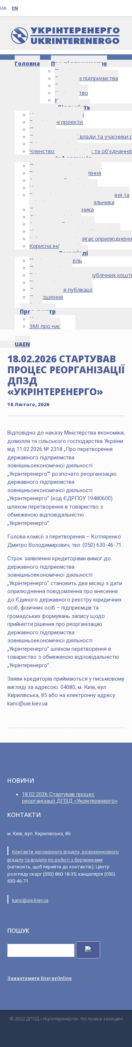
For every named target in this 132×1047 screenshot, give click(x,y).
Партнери (42, 129)
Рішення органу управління (65, 172)
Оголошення (46, 296)
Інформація (73, 158)
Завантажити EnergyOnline (39, 978)
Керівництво (71, 92)
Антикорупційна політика (62, 223)
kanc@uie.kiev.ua (30, 900)
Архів (36, 304)
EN (15, 8)
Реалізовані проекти (56, 121)
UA (3, 8)
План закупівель (50, 267)
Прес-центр (38, 311)
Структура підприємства (86, 78)
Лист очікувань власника (61, 209)
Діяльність (73, 107)
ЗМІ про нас (44, 326)
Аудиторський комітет (58, 180)
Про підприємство (79, 63)
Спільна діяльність (53, 143)
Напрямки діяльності (56, 114)
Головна (27, 63)
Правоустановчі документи (65, 165)
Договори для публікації (61, 289)
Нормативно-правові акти (63, 187)
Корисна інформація (55, 245)
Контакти (67, 100)
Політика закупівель (55, 260)
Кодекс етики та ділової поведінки (74, 231)
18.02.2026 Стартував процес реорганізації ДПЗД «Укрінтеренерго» (69, 797)
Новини (39, 318)
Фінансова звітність (55, 216)
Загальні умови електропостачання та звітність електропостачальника (79, 198)
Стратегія (67, 85)
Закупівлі (73, 253)
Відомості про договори (60, 282)
